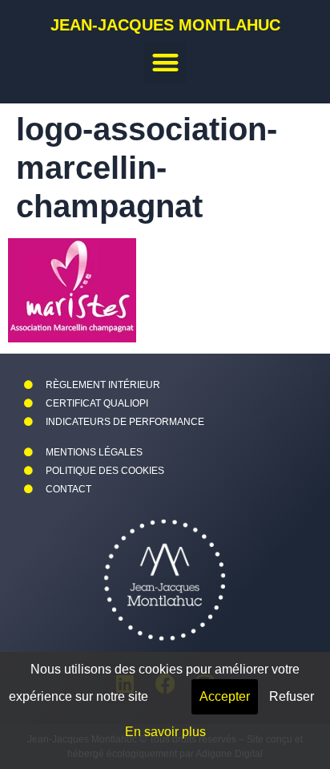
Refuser (291, 696)
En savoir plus (165, 732)
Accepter (224, 696)
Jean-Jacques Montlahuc (165, 25)
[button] (165, 62)
